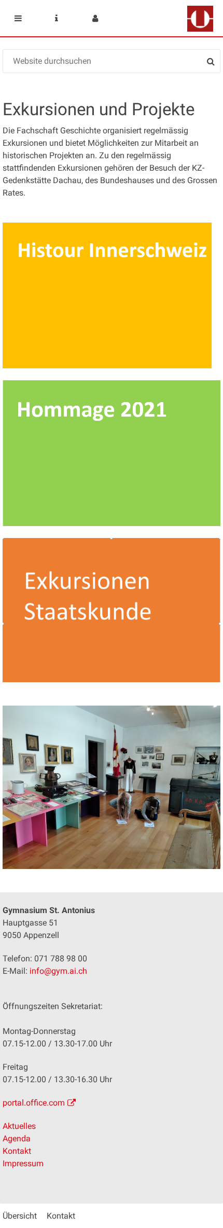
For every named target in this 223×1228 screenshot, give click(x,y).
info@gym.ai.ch (58, 971)
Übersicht (20, 1216)
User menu (95, 18)
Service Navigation (56, 18)
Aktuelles (19, 1126)
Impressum (23, 1163)
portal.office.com (34, 1103)
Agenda (17, 1138)
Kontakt (17, 1151)
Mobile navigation (18, 18)
